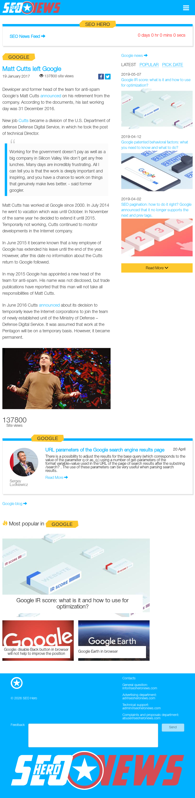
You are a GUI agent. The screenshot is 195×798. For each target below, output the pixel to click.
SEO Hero (30, 698)
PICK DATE (172, 65)
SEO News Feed (25, 37)
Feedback (18, 725)
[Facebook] (101, 76)
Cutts (24, 121)
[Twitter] (108, 76)
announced (50, 96)
